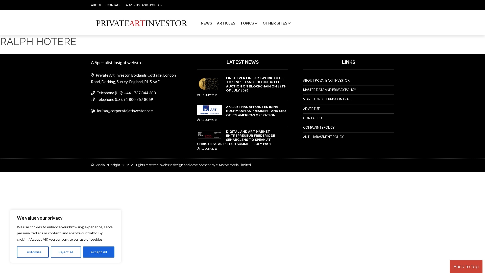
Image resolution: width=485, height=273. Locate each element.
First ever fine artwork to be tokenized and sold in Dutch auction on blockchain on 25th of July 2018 (256, 84)
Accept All (98, 252)
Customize (33, 252)
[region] (65, 236)
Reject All (66, 252)
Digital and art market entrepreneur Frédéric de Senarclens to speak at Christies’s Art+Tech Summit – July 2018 (236, 138)
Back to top (466, 266)
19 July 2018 (209, 95)
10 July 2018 (209, 148)
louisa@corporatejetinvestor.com (125, 110)
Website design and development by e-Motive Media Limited (205, 165)
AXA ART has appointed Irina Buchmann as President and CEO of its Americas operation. (256, 111)
